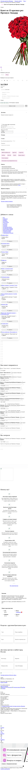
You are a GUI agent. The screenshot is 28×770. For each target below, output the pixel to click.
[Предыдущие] (1, 344)
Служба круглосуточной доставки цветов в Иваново (13, 706)
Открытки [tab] (5, 218)
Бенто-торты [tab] (6, 222)
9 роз (2, 639)
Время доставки (4, 129)
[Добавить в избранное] (26, 106)
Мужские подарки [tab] (7, 230)
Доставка (5, 89)
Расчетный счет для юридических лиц (9, 160)
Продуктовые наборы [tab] (8, 229)
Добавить (10, 241)
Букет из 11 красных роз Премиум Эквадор (10, 396)
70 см (7, 74)
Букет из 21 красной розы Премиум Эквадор (10, 391)
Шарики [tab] (5, 220)
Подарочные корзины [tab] (8, 228)
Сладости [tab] (5, 223)
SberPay (3, 155)
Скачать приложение (5, 768)
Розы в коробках (18, 632)
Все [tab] (4, 217)
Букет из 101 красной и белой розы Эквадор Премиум (10, 410)
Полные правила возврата (7, 201)
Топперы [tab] (5, 225)
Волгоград (3, 658)
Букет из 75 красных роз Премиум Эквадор (10, 385)
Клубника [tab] (5, 221)
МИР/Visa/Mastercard (6, 152)
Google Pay (21, 152)
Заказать (4, 763)
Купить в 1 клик (12, 105)
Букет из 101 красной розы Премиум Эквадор (11, 380)
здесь (19, 185)
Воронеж (17, 658)
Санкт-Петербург (19, 665)
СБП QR (9, 155)
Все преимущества (14, 585)
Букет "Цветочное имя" (6, 375)
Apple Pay (14, 152)
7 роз (2, 632)
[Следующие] (2, 344)
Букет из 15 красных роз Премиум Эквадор (10, 426)
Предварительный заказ (11, 763)
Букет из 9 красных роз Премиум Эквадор (10, 420)
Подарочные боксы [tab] (7, 227)
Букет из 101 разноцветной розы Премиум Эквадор (10, 403)
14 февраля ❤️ (19, 612)
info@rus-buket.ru (4, 686)
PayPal (14, 155)
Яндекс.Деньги (21, 155)
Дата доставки (4, 125)
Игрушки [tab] (5, 224)
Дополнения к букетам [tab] (8, 232)
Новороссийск (4, 665)
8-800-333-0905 (4, 682)
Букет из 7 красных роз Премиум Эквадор (10, 415)
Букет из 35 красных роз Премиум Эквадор (10, 441)
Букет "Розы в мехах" (5, 371)
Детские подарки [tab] (7, 231)
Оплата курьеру (5, 158)
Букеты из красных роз (20, 639)
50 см (2, 74)
